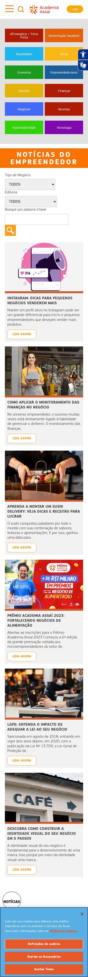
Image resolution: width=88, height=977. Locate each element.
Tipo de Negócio (18, 175)
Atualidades (24, 54)
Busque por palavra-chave (25, 209)
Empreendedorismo (63, 72)
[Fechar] (82, 914)
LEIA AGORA (21, 334)
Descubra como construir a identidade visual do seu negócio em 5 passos (41, 833)
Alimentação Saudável (64, 36)
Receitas (64, 109)
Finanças (64, 91)
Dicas (64, 54)
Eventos (24, 91)
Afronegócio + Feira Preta (24, 35)
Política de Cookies (63, 931)
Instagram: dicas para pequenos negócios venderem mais (39, 300)
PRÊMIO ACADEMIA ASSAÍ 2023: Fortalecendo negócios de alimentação (36, 620)
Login (75, 9)
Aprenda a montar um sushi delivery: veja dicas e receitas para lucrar (43, 511)
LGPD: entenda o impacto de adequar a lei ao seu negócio (37, 727)
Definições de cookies (44, 944)
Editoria (11, 192)
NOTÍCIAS (11, 901)
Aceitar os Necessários (44, 957)
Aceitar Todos (44, 969)
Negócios (24, 109)
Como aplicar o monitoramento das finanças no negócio (43, 404)
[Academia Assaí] (44, 9)
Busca (20, 9)
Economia (24, 72)
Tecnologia (64, 127)
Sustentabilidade (24, 127)
